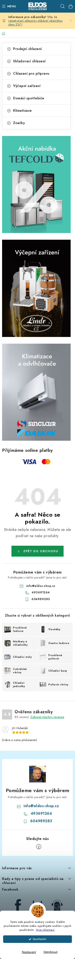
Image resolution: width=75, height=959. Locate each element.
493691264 (41, 592)
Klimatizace (22, 110)
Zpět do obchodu (40, 551)
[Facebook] (38, 846)
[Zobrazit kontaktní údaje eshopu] (57, 905)
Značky (19, 122)
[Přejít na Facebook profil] (18, 905)
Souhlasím (39, 939)
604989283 (40, 599)
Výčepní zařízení (26, 85)
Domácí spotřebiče (28, 98)
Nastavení (29, 952)
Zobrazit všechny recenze (47, 717)
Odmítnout (51, 952)
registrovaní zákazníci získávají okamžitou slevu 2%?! (35, 23)
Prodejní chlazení (27, 48)
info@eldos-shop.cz (40, 586)
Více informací (45, 930)
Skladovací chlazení (29, 61)
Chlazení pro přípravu (31, 73)
